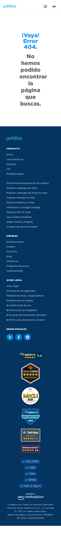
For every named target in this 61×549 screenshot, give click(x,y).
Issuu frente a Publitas (19, 217)
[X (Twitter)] (10, 337)
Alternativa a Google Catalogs (24, 207)
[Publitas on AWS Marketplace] (31, 496)
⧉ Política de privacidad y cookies (25, 320)
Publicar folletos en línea (20, 203)
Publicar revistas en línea (21, 198)
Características (15, 159)
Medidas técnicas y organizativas (25, 296)
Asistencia (12, 261)
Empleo (11, 247)
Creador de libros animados (22, 227)
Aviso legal (13, 286)
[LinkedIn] (27, 337)
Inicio (10, 155)
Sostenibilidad (15, 271)
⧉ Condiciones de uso (19, 305)
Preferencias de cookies (20, 301)
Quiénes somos (15, 242)
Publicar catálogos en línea (22, 188)
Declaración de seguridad (21, 291)
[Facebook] (18, 337)
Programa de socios (18, 266)
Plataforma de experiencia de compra (28, 183)
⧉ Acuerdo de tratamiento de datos (27, 315)
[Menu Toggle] (45, 6)
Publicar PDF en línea (19, 212)
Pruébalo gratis (15, 174)
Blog (9, 256)
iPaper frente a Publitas (20, 222)
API (8, 169)
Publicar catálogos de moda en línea (27, 193)
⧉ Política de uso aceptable (22, 310)
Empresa (11, 164)
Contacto (12, 252)
